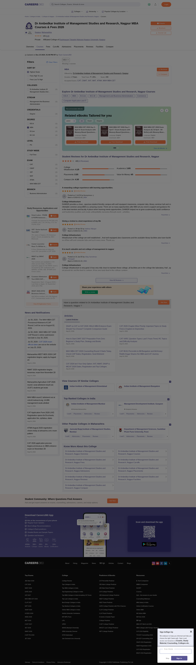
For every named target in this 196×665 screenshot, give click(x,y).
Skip (167, 658)
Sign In (179, 658)
